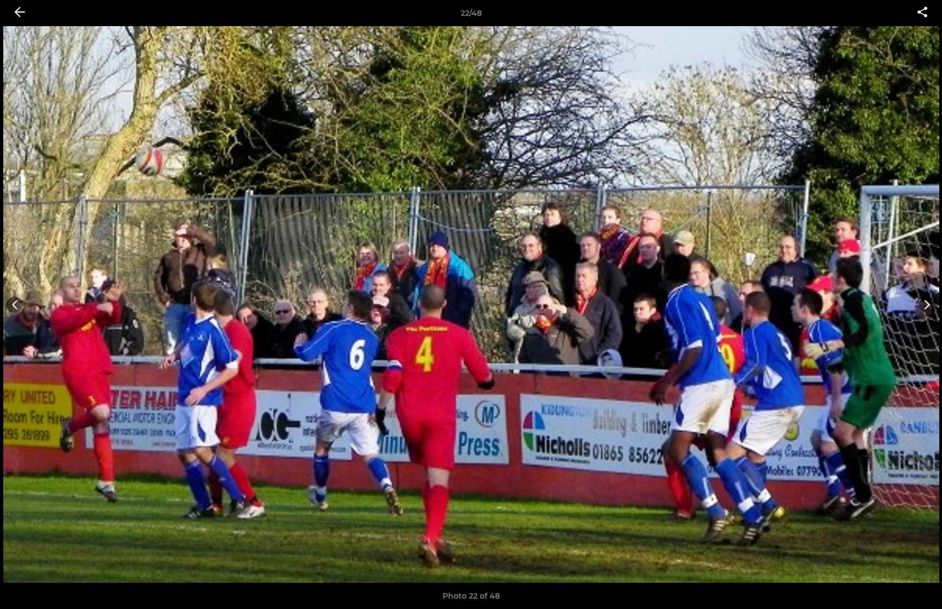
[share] (922, 13)
